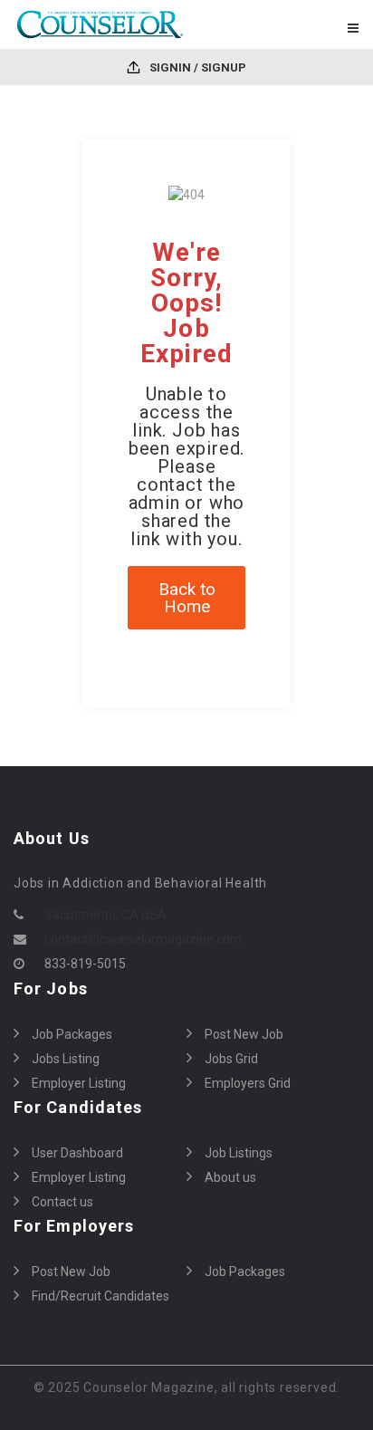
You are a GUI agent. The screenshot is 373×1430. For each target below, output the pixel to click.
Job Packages (72, 1034)
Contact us (62, 1202)
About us (230, 1177)
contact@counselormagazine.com (143, 939)
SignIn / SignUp (196, 67)
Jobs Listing (66, 1058)
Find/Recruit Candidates (100, 1296)
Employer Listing (79, 1083)
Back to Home (186, 598)
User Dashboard (77, 1153)
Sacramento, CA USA (105, 914)
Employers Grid (248, 1083)
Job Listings (239, 1153)
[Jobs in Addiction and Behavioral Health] (100, 24)
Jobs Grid (231, 1058)
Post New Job (244, 1034)
